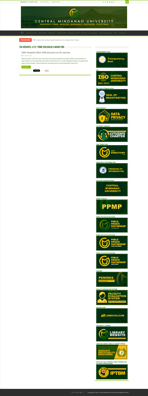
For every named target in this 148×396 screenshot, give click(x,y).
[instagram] (114, 2)
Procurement (93, 33)
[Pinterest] (110, 2)
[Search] (127, 2)
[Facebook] (105, 2)
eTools (83, 33)
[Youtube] (112, 2)
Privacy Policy (45, 2)
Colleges (50, 33)
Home (22, 32)
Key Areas (41, 33)
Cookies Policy (55, 2)
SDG (115, 33)
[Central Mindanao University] (74, 16)
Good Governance (105, 33)
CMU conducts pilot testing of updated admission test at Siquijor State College (56, 40)
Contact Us (122, 33)
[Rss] (103, 2)
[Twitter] (107, 2)
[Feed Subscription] (90, 47)
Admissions (60, 33)
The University (30, 33)
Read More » (26, 67)
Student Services (72, 33)
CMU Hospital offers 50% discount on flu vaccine (45, 52)
